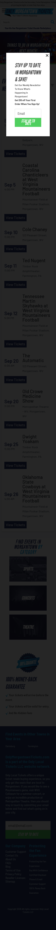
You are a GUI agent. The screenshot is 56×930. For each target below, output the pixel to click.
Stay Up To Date (28, 122)
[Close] (47, 56)
